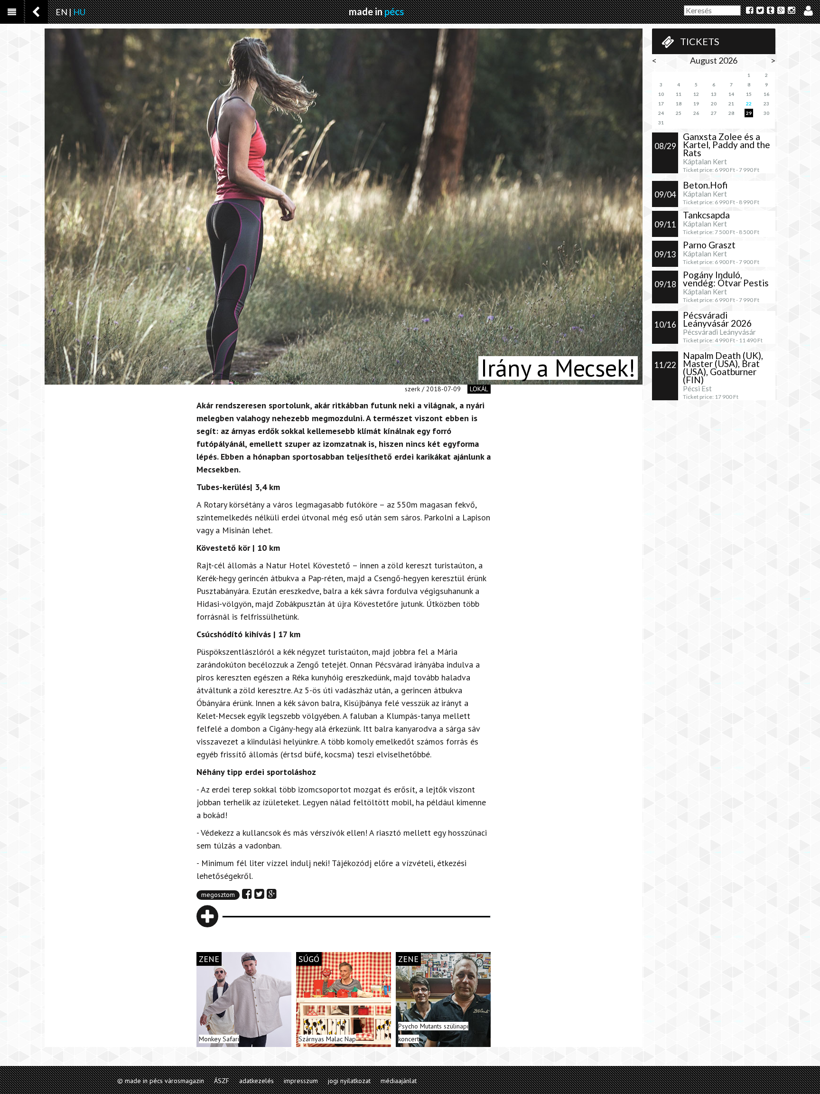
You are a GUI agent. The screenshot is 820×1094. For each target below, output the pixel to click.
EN (61, 12)
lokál (479, 389)
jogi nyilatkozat (349, 1080)
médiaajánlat (399, 1080)
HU (79, 12)
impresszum (301, 1080)
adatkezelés (256, 1080)
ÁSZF (221, 1080)
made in (376, 11)
